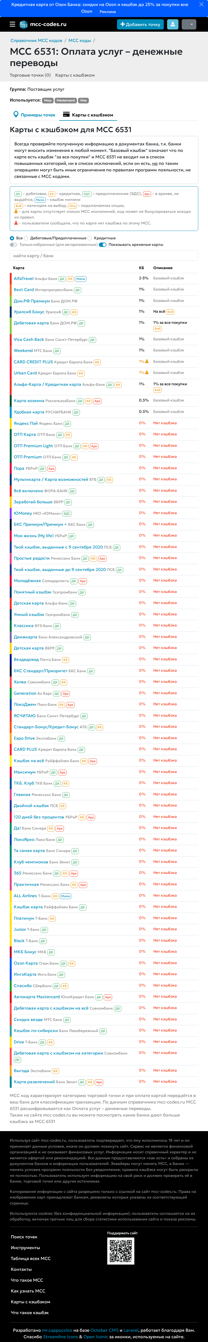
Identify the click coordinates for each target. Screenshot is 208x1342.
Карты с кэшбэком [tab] (92, 114)
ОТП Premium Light (33, 445)
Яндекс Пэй (26, 423)
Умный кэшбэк (29, 614)
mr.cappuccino (57, 1330)
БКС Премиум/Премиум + (40, 524)
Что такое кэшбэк (30, 1312)
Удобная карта (29, 411)
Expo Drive (24, 738)
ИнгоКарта (25, 974)
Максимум (24, 772)
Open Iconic (95, 1336)
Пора (19, 468)
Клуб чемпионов (31, 861)
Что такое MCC (27, 1280)
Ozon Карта (26, 963)
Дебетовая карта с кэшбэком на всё (51, 1008)
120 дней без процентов (39, 816)
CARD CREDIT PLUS (33, 361)
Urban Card (25, 373)
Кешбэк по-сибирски (36, 1030)
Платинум (24, 918)
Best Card (24, 289)
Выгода (21, 1070)
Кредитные (105, 238)
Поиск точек (24, 1236)
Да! (17, 828)
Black (19, 940)
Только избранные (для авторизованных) (59, 244)
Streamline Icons (60, 1336)
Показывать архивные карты (136, 244)
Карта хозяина (29, 400)
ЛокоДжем (25, 704)
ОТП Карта (25, 434)
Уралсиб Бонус (29, 311)
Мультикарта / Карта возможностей (51, 479)
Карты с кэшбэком (75, 75)
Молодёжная (27, 580)
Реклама (107, 11)
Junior (20, 929)
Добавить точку (142, 24)
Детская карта (29, 603)
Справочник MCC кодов (36, 40)
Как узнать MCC (28, 1291)
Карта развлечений (34, 1081)
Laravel (130, 1330)
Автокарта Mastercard (37, 996)
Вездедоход (26, 659)
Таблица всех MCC (31, 1258)
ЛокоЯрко (24, 839)
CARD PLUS (25, 749)
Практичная (26, 884)
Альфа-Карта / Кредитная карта (47, 384)
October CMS (104, 1330)
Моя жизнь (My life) (34, 535)
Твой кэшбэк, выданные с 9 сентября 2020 (58, 547)
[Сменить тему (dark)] (189, 24)
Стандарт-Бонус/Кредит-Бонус (46, 726)
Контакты (21, 1269)
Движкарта (25, 636)
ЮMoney (23, 513)
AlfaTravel (24, 278)
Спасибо (23, 985)
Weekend (23, 350)
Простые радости (32, 558)
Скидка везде (28, 1019)
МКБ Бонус (25, 951)
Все (19, 238)
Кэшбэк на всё (29, 760)
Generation (25, 693)
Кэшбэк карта (28, 906)
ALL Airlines (25, 895)
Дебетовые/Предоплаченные (58, 238)
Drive (19, 1041)
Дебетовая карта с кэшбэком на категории (58, 1053)
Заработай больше (33, 501)
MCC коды (80, 40)
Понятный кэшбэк (32, 592)
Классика (24, 625)
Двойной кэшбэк (31, 805)
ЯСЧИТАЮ (25, 715)
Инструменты (25, 1247)
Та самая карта (29, 850)
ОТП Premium (28, 456)
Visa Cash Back (29, 339)
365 (17, 873)
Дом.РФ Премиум (32, 300)
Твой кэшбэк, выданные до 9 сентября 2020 (60, 569)
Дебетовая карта (31, 322)
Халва (20, 681)
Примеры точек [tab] (37, 114)
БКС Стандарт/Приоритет (40, 670)
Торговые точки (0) (30, 75)
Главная (22, 794)
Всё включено (28, 490)
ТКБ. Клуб (24, 783)
